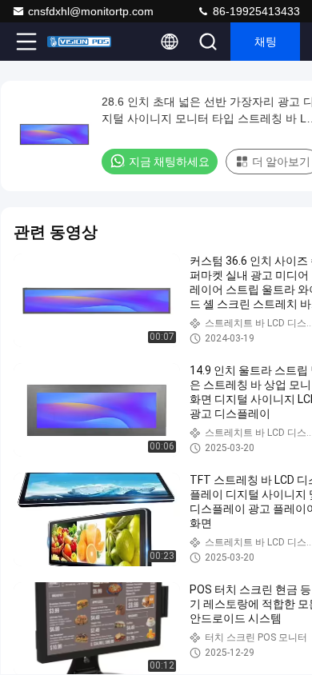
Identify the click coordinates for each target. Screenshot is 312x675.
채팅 (265, 41)
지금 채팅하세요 (169, 161)
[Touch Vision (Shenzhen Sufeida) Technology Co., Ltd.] (79, 41)
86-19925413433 (255, 11)
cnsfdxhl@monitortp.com (91, 11)
